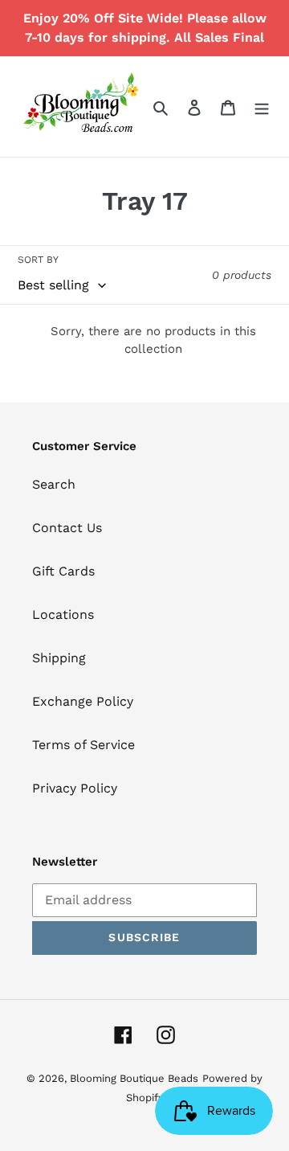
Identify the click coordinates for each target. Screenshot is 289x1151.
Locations (63, 614)
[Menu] (262, 107)
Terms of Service (83, 744)
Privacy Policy (74, 788)
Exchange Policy (82, 701)
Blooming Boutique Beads (134, 1078)
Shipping (59, 658)
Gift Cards (63, 571)
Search (53, 484)
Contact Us (67, 527)
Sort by (38, 259)
